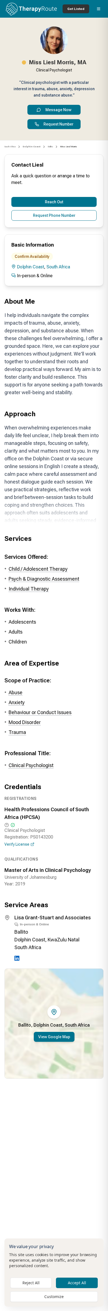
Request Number (58, 124)
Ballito (50, 146)
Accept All (77, 1282)
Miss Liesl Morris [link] (68, 146)
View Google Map (54, 1037)
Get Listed (75, 9)
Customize (54, 1296)
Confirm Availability (32, 256)
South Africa (10, 146)
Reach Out (54, 202)
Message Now (58, 110)
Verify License (16, 844)
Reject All (31, 1282)
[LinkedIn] (16, 958)
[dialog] (54, 1272)
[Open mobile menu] (99, 9)
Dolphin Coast (30, 266)
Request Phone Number (54, 215)
